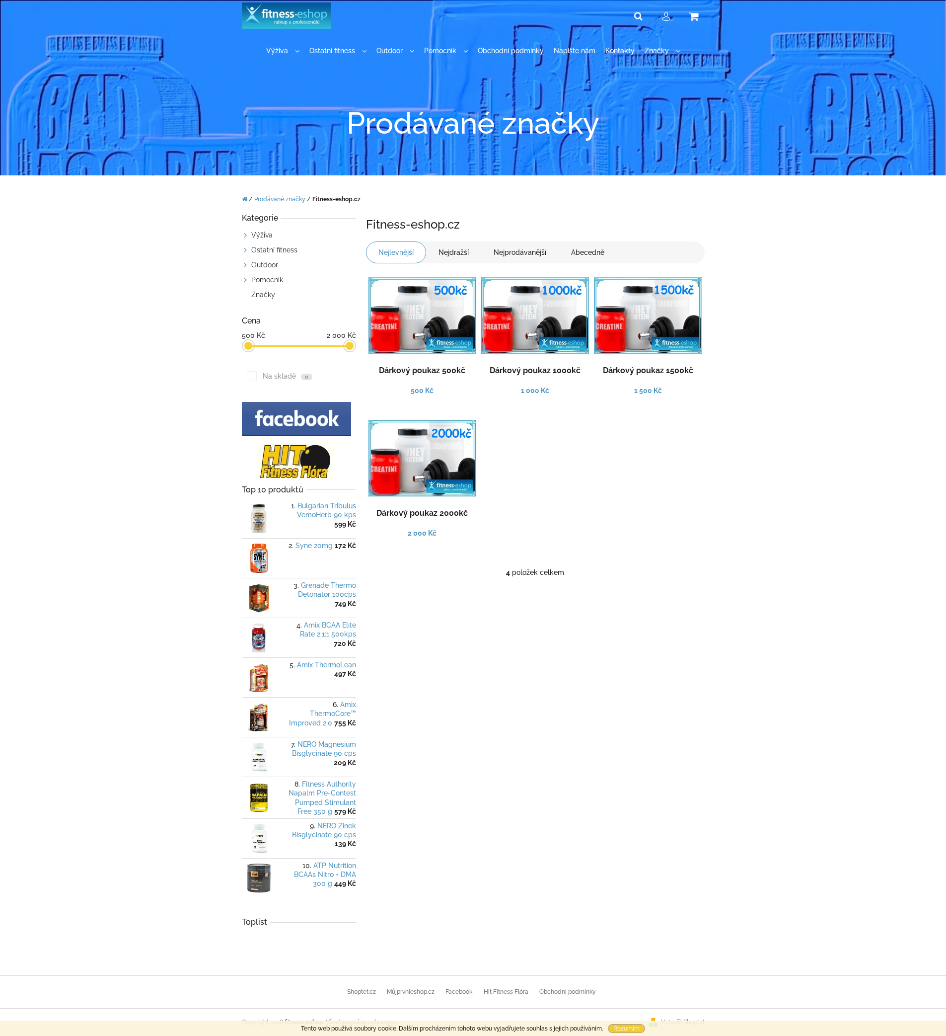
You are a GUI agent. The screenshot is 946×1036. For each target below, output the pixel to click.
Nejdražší (453, 252)
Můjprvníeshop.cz (411, 991)
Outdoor (264, 265)
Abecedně (587, 252)
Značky (263, 295)
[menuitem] (282, 51)
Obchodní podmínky (567, 991)
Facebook (458, 991)
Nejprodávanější (520, 252)
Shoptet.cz (361, 991)
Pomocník (267, 280)
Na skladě (285, 376)
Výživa (262, 235)
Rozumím (626, 1028)
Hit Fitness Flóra (506, 991)
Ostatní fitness (274, 250)
